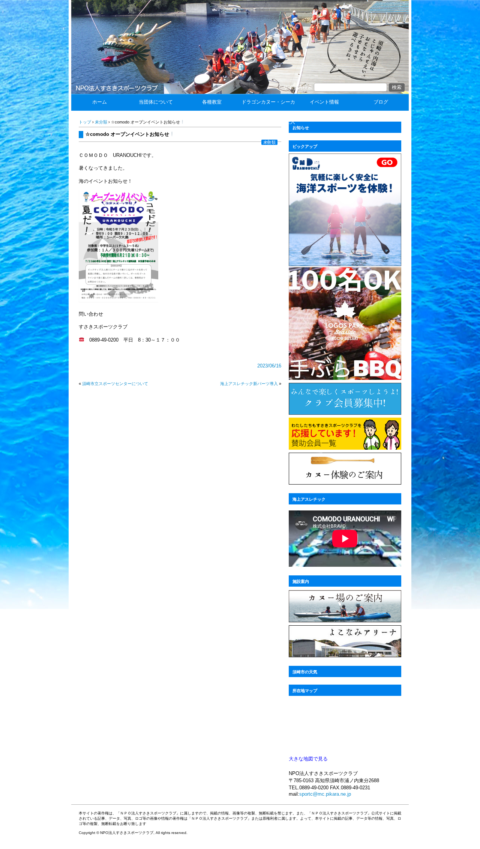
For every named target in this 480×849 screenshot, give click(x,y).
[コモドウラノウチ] (345, 264)
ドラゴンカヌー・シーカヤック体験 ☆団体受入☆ (268, 122)
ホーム (99, 102)
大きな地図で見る (308, 759)
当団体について (156, 102)
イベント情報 (324, 102)
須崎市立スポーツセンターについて (115, 383)
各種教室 (212, 102)
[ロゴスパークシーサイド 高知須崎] (345, 378)
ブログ (381, 102)
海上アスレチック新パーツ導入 (249, 383)
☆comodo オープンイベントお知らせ (127, 134)
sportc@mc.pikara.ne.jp (325, 794)
